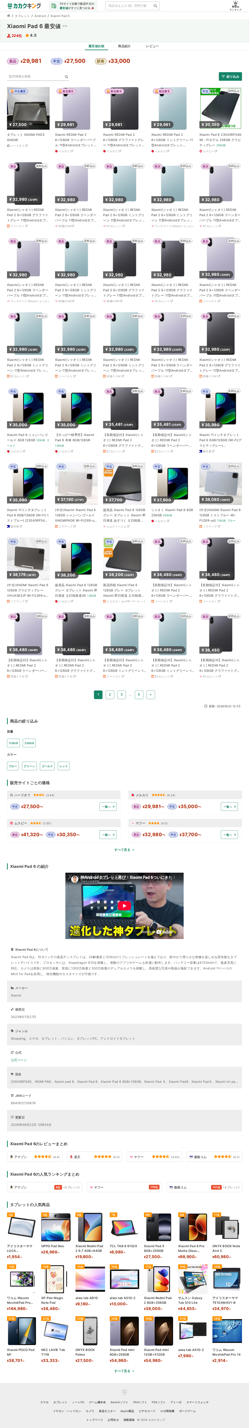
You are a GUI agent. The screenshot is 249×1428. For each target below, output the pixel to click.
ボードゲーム (187, 1411)
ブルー (13, 766)
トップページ (94, 1419)
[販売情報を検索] (66, 77)
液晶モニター (107, 1411)
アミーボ (176, 1402)
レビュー (152, 46)
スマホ (44, 1402)
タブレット (22, 16)
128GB (13, 743)
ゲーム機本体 (97, 1402)
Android (40, 16)
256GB (29, 743)
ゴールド (47, 766)
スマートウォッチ (197, 1402)
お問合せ (113, 1419)
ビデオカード (147, 1411)
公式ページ (19, 1060)
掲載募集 (129, 1419)
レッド (64, 766)
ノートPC (78, 1402)
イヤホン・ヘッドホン (67, 1411)
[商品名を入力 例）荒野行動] (155, 6)
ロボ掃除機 (167, 1411)
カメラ (90, 1411)
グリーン (29, 766)
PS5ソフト (159, 1402)
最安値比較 (96, 46)
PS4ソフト (140, 1402)
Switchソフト (119, 1402)
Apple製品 (127, 1411)
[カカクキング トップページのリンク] (8, 16)
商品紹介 (124, 46)
